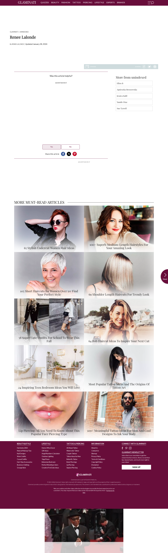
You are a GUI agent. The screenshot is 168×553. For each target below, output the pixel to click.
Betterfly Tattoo (72, 459)
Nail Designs (21, 454)
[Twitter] (149, 67)
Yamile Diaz (122, 102)
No (70, 147)
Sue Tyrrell (122, 108)
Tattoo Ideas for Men (74, 456)
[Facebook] (144, 67)
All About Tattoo (72, 448)
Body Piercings (72, 462)
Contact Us (95, 451)
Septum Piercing (72, 468)
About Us (94, 448)
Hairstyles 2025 (22, 448)
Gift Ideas (45, 451)
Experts (110, 2)
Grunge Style (21, 468)
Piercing (87, 2)
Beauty (55, 2)
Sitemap (94, 454)
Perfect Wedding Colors (50, 465)
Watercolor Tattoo (73, 451)
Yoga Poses (45, 459)
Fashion (65, 2)
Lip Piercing (70, 465)
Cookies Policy (96, 468)
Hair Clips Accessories (24, 462)
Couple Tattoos (72, 454)
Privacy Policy (96, 456)
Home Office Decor (48, 448)
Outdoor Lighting (47, 456)
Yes (51, 147)
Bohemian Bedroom (48, 462)
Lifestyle (99, 2)
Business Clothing (23, 465)
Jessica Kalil (122, 96)
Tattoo (76, 2)
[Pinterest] (155, 67)
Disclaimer (95, 465)
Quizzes (45, 2)
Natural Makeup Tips (24, 451)
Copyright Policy (97, 462)
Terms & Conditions (98, 459)
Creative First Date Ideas (50, 468)
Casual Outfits (22, 459)
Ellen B (120, 83)
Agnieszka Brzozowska (127, 89)
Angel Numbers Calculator (51, 454)
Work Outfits (21, 456)
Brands (121, 2)
